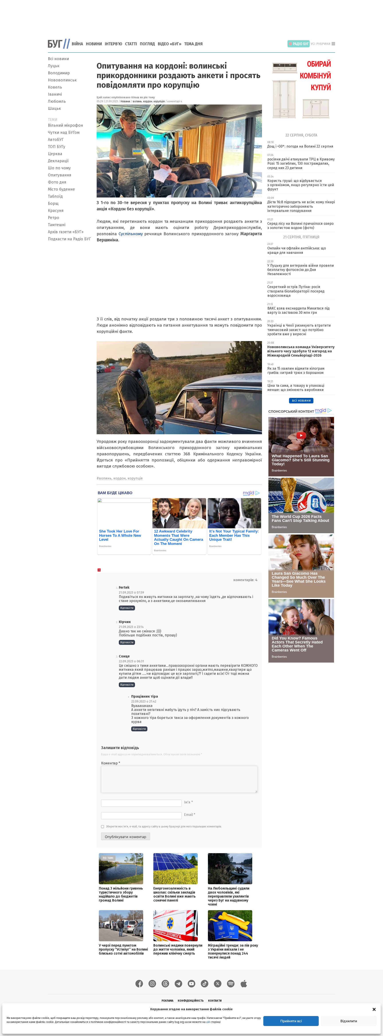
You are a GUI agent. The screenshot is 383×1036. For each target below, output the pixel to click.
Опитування (59, 175)
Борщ (53, 203)
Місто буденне (61, 189)
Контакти (215, 1000)
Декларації (58, 160)
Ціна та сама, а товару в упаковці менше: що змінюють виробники (295, 387)
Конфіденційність (191, 1000)
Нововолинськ (62, 80)
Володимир (59, 73)
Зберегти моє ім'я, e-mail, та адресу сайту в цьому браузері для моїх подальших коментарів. (164, 826)
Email (189, 815)
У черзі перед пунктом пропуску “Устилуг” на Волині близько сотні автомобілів (123, 949)
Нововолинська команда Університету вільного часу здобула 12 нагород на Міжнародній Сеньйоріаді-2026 (300, 351)
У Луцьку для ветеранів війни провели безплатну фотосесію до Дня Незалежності (300, 269)
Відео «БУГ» (169, 43)
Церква (55, 153)
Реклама (167, 1000)
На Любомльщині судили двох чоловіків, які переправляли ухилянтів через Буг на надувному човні (228, 896)
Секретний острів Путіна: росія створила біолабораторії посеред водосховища (295, 291)
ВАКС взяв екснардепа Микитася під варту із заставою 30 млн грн (298, 310)
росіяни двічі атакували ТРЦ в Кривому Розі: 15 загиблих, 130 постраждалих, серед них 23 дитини (301, 163)
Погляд (147, 43)
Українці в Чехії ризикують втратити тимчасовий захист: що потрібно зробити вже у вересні (299, 329)
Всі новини (58, 58)
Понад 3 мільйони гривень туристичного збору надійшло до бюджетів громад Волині (121, 894)
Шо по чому (59, 168)
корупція (159, 101)
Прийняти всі (291, 1021)
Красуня (56, 210)
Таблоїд (55, 196)
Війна (77, 43)
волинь (137, 101)
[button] (374, 1009)
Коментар (110, 763)
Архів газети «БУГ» (66, 231)
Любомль (57, 101)
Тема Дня (193, 43)
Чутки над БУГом (64, 132)
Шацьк (54, 108)
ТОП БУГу (56, 146)
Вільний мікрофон (65, 125)
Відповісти (126, 608)
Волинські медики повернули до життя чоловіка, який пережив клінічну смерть (177, 949)
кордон (147, 101)
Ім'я (188, 802)
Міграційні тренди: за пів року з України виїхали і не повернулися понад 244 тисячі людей (233, 951)
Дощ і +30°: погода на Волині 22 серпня (300, 146)
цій (208, 1022)
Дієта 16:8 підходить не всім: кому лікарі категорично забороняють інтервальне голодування (301, 206)
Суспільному (132, 233)
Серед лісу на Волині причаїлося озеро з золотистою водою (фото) (300, 225)
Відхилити (348, 1021)
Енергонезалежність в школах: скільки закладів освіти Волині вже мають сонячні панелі (174, 894)
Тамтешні (56, 224)
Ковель (55, 87)
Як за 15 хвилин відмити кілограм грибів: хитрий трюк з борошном (295, 370)
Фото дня (57, 182)
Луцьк (53, 65)
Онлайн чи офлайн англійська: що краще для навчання (296, 250)
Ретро (53, 217)
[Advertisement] (191, 16)
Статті (131, 43)
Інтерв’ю (113, 43)
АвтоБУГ (56, 139)
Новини (94, 43)
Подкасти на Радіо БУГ (69, 239)
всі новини (301, 400)
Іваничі (55, 94)
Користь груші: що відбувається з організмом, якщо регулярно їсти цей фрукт (300, 185)
